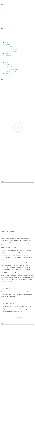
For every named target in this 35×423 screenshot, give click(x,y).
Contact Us (8, 55)
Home (6, 42)
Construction (12, 51)
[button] (17, 59)
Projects (7, 53)
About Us (7, 44)
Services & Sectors (10, 47)
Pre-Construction (13, 49)
